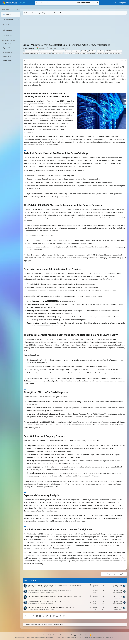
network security (117, 51)
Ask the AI (8, 56)
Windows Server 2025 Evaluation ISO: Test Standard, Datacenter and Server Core (54, 596)
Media (8, 25)
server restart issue (80, 53)
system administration (102, 53)
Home (86, 635)
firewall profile (76, 51)
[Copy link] (125, 61)
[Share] (122, 61)
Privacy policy (75, 635)
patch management (57, 53)
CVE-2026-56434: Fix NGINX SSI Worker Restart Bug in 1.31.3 (48, 602)
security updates (68, 53)
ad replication (38, 51)
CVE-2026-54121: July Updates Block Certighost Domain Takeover (49, 591)
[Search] (97, 3)
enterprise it (67, 51)
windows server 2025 (115, 53)
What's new (9, 20)
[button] (19, 20)
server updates (91, 53)
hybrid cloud (92, 51)
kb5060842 (108, 51)
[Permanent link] (71, 97)
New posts (8, 44)
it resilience (100, 51)
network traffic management (30, 53)
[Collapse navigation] (17, 9)
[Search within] (93, 3)
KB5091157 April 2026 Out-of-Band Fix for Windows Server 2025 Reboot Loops (54, 585)
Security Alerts (49, 603)
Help (81, 635)
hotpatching (84, 51)
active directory (29, 51)
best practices (47, 51)
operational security (45, 53)
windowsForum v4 (43, 635)
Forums (8, 14)
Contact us (56, 635)
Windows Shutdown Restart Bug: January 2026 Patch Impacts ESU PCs (51, 607)
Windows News (50, 587)
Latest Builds (8, 52)
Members (9, 35)
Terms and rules (64, 635)
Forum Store (8, 60)
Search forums (9, 48)
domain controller (57, 51)
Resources (9, 30)
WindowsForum (30, 48)
